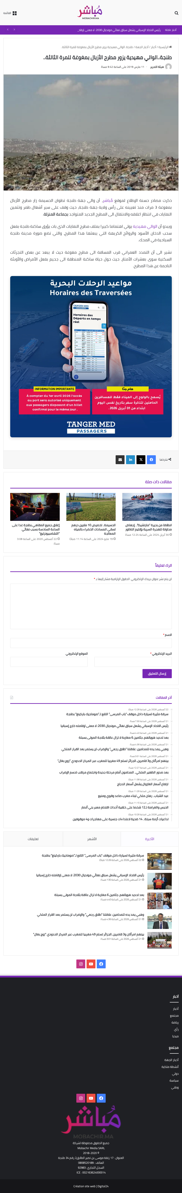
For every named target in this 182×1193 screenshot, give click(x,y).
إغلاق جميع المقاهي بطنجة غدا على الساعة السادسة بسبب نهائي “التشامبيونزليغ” (36, 529)
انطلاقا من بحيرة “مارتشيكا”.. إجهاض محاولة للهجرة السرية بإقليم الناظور (148, 527)
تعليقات (33, 839)
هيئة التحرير (157, 66)
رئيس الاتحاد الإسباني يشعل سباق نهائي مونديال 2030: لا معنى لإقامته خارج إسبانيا (111, 30)
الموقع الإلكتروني (77, 653)
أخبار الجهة (141, 47)
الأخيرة (149, 839)
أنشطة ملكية (170, 1067)
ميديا (175, 1036)
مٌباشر (108, 200)
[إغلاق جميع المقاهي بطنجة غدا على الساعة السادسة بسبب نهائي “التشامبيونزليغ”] (35, 507)
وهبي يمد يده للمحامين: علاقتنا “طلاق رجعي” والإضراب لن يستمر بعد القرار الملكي (90, 914)
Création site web (84, 1186)
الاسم (167, 634)
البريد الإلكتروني (161, 653)
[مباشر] (91, 12)
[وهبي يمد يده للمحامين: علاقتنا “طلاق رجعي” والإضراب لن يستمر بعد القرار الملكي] (159, 920)
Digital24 (103, 1186)
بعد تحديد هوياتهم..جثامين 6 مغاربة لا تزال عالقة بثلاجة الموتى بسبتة (99, 895)
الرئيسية (163, 47)
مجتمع (174, 1015)
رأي (176, 1029)
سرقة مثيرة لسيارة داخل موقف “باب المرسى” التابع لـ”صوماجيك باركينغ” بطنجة (93, 855)
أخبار (153, 47)
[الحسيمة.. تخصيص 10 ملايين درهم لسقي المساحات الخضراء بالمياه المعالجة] (91, 507)
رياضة (175, 1022)
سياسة (174, 1080)
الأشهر (92, 839)
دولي (175, 1073)
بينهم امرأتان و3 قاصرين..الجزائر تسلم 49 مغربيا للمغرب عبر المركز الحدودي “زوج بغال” (88, 934)
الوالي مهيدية (145, 226)
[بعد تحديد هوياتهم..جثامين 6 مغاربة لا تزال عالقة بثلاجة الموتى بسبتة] (159, 901)
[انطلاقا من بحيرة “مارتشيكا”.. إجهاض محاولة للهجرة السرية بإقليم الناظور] (147, 507)
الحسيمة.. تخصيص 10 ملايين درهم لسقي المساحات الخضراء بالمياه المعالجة (93, 529)
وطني (175, 1087)
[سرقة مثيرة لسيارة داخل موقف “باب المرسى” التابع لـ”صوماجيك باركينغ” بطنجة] (159, 861)
